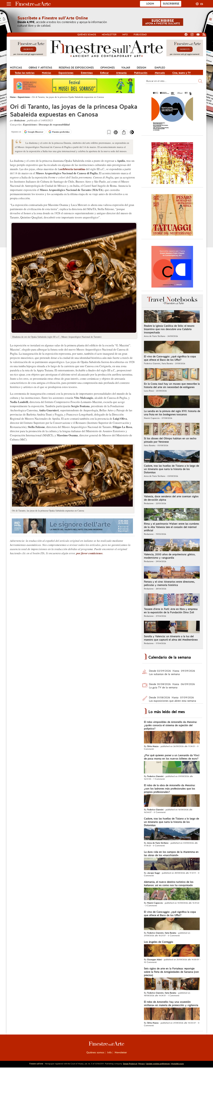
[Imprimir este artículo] (116, 132)
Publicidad (140, 34)
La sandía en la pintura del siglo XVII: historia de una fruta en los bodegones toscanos (172, 412)
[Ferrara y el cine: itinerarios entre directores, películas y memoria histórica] (172, 572)
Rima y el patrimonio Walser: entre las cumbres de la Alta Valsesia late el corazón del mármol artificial (171, 527)
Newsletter (109, 34)
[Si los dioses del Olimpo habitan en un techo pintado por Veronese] (172, 429)
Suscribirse (171, 3)
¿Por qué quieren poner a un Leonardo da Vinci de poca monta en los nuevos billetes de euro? (171, 757)
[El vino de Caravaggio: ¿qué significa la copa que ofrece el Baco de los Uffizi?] (172, 347)
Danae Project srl (130, 1064)
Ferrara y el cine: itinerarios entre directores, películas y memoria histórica (169, 583)
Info (125, 34)
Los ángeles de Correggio (158, 942)
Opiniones (107, 67)
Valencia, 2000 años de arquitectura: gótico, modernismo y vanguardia (169, 556)
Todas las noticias (24, 72)
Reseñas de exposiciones (76, 67)
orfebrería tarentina (72, 169)
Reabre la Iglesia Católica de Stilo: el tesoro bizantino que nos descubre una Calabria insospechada (169, 329)
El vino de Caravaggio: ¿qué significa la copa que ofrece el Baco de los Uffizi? (170, 358)
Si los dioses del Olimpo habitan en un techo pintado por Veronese (170, 440)
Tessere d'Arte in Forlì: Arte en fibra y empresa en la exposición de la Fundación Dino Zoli (171, 610)
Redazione (20, 120)
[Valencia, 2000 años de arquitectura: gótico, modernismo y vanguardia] (172, 545)
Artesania (121, 72)
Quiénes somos (86, 34)
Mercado (160, 72)
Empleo (160, 67)
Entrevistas (87, 72)
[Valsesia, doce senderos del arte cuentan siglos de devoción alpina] (172, 487)
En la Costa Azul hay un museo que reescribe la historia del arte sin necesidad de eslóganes (172, 385)
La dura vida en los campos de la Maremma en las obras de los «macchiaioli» (171, 853)
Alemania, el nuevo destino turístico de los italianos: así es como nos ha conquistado (168, 883)
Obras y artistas (40, 67)
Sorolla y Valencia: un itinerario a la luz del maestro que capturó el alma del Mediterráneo (171, 638)
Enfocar (104, 72)
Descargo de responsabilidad (54, 124)
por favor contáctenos (89, 553)
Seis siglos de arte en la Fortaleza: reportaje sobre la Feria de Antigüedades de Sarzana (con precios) (171, 972)
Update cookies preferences (158, 1064)
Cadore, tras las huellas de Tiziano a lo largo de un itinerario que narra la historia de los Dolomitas (171, 469)
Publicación (140, 72)
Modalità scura (177, 1064)
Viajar (125, 67)
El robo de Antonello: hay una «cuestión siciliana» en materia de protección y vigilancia (171, 1003)
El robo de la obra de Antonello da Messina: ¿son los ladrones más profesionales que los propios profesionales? (169, 789)
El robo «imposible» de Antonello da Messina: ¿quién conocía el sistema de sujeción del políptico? (170, 725)
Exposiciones (66, 72)
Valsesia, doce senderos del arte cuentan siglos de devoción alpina (171, 498)
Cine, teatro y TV (181, 72)
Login (150, 3)
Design (141, 67)
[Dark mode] (132, 133)
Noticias (16, 67)
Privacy (141, 1064)
